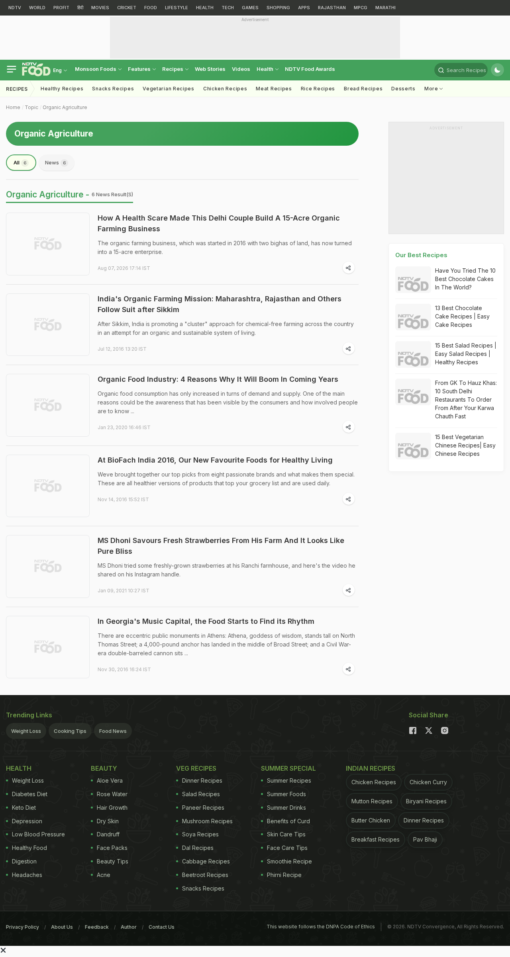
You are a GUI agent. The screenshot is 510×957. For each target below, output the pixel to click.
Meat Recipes (274, 89)
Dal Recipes (198, 847)
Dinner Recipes (202, 780)
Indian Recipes (370, 768)
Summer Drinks (286, 807)
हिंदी (80, 7)
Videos (241, 69)
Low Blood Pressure (38, 834)
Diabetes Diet (29, 794)
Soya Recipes (200, 834)
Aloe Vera (110, 780)
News (55, 162)
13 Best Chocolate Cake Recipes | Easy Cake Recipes (462, 316)
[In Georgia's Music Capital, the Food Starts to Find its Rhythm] (48, 647)
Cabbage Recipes (206, 861)
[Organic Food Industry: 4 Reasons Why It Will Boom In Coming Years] (48, 405)
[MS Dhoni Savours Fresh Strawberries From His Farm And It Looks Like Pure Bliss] (48, 566)
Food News (113, 731)
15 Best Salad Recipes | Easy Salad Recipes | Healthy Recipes (465, 353)
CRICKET (126, 7)
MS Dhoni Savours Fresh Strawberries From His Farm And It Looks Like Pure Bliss (221, 545)
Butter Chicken (370, 820)
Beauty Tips (112, 861)
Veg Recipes (196, 768)
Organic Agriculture (65, 107)
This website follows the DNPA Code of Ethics (321, 927)
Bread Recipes (363, 89)
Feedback (97, 927)
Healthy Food (29, 847)
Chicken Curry (428, 782)
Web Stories (210, 69)
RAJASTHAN (332, 7)
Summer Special (288, 768)
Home (13, 107)
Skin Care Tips (286, 834)
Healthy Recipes (62, 89)
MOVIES (100, 7)
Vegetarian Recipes (168, 89)
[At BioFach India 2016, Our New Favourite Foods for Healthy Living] (48, 486)
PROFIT (61, 7)
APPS (304, 7)
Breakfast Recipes (375, 839)
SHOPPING (278, 7)
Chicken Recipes (225, 89)
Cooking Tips (70, 731)
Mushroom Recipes (207, 821)
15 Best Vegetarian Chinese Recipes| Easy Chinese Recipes (465, 445)
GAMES (250, 7)
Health (266, 69)
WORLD (37, 7)
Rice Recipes (318, 89)
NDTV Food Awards (310, 69)
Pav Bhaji (425, 839)
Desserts (403, 89)
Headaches (27, 874)
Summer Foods (286, 794)
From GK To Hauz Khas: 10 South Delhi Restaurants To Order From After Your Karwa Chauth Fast (466, 399)
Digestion (24, 861)
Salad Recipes (201, 794)
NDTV (14, 7)
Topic (31, 107)
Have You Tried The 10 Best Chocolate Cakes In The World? (465, 279)
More (432, 89)
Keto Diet (24, 807)
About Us (62, 927)
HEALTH (205, 7)
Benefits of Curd (288, 821)
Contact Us (162, 927)
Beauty (104, 768)
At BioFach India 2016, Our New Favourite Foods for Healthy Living (215, 460)
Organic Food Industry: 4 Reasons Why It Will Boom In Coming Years (218, 379)
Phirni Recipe (284, 874)
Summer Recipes (289, 780)
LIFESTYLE (176, 7)
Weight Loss (26, 731)
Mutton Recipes (371, 801)
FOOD (150, 7)
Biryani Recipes (426, 801)
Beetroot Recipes (205, 874)
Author (129, 927)
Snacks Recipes (113, 89)
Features (140, 69)
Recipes (173, 69)
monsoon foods (96, 69)
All (20, 162)
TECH (228, 7)
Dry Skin (108, 821)
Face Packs (112, 847)
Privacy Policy (22, 927)
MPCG (360, 7)
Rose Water (112, 794)
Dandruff (108, 834)
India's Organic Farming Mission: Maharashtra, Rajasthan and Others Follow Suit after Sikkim (219, 304)
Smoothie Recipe (289, 861)
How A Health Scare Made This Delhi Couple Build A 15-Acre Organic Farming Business (219, 223)
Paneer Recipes (203, 807)
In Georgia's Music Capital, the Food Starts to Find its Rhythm (206, 621)
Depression (27, 821)
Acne (103, 874)
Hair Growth (112, 807)
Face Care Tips (287, 847)
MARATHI (385, 7)
